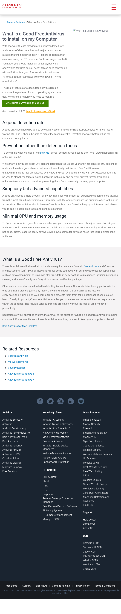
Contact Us (89, 523)
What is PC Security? (54, 419)
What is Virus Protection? (56, 428)
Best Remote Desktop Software (60, 506)
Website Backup (92, 479)
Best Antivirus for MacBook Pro (19, 326)
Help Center (89, 519)
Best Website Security (95, 467)
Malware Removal (18, 361)
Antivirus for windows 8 (21, 373)
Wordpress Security (93, 488)
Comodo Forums (61, 585)
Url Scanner (89, 458)
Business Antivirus (53, 441)
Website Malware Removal (97, 454)
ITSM (46, 485)
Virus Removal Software (56, 436)
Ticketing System (52, 510)
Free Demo (11, 585)
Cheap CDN (89, 568)
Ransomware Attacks (54, 457)
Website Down (91, 462)
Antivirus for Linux (12, 445)
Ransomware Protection (56, 461)
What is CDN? (90, 560)
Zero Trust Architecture (95, 492)
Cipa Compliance (92, 441)
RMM (46, 481)
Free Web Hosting (93, 471)
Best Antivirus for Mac (14, 436)
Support (26, 585)
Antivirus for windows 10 (16, 432)
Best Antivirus (10, 441)
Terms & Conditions (105, 585)
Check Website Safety (95, 484)
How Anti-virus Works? (55, 432)
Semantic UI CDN (92, 547)
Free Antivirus (91, 266)
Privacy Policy (82, 585)
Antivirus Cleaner (11, 462)
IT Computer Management (57, 514)
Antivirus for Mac (11, 449)
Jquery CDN (89, 551)
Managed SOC (51, 519)
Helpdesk (48, 494)
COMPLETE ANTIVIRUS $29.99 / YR (25, 103)
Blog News (41, 585)
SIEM (86, 475)
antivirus (44, 152)
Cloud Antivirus (10, 458)
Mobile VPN (89, 436)
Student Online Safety (95, 432)
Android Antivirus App (14, 428)
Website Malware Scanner (57, 453)
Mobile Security (91, 424)
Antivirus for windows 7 (21, 379)
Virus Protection (17, 367)
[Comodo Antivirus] (12, 5)
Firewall (87, 428)
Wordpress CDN (91, 564)
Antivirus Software (12, 419)
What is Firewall (92, 419)
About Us (88, 528)
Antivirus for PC (11, 454)
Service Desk (50, 476)
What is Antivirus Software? (58, 424)
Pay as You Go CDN (94, 555)
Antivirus (7, 424)
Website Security (92, 449)
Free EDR (88, 504)
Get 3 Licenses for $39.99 (40, 111)
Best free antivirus (18, 355)
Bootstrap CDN (91, 543)
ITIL (45, 489)
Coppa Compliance (93, 445)
